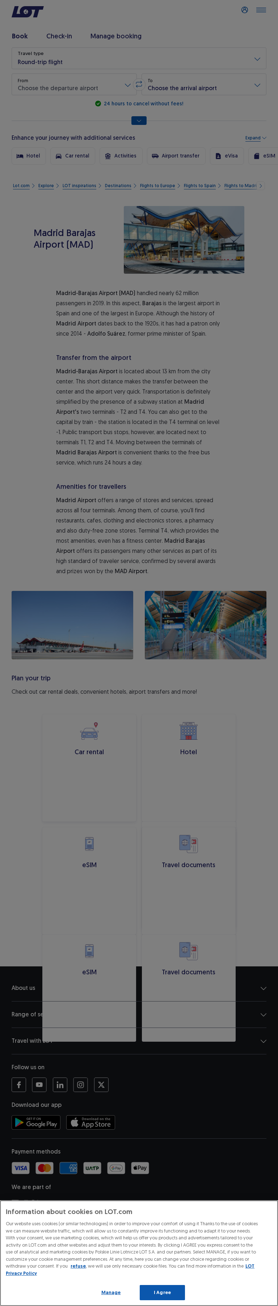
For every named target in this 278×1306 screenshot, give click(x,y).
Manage (111, 1292)
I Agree (162, 1292)
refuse (78, 1266)
